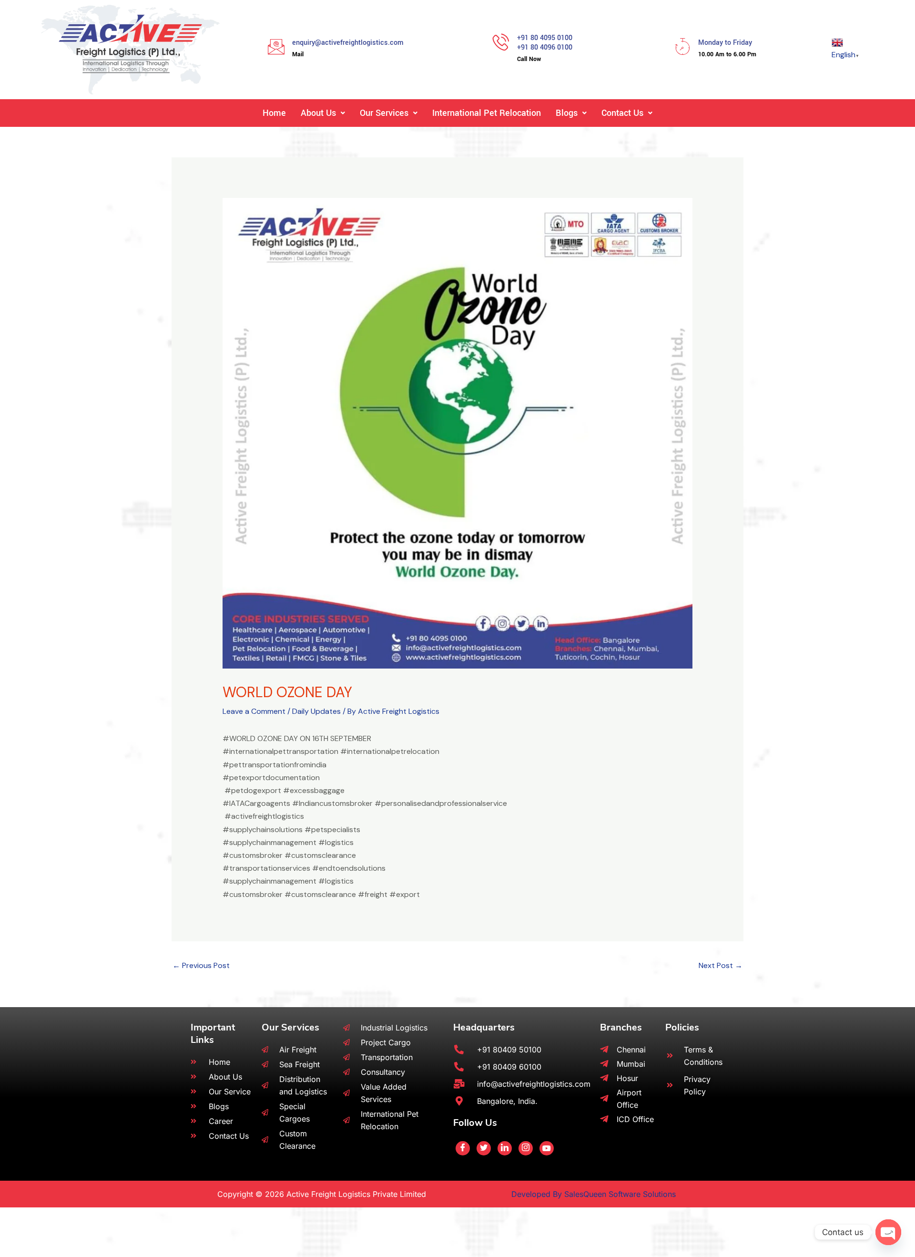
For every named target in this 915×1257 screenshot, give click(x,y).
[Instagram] (525, 1148)
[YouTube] (546, 1148)
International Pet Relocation (486, 113)
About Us (318, 113)
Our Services (384, 113)
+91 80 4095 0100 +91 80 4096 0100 (544, 43)
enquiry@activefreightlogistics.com (348, 43)
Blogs (567, 113)
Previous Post (201, 965)
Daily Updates (316, 711)
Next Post (720, 965)
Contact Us (622, 113)
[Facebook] (463, 1148)
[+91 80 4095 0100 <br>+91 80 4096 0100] (501, 41)
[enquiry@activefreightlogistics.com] (276, 46)
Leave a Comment (254, 711)
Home (274, 113)
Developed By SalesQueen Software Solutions (593, 1194)
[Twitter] (484, 1148)
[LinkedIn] (505, 1148)
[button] (323, 113)
